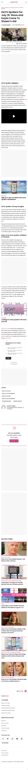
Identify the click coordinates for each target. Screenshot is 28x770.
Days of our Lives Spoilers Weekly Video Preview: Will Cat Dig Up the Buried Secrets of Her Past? (13, 630)
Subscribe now (14, 441)
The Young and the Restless (8, 708)
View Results (14, 362)
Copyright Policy (4, 755)
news (2, 604)
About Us (3, 720)
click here (8, 338)
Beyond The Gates (6, 713)
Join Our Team (5, 723)
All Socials (5, 743)
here (12, 294)
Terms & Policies (5, 728)
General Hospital (5, 705)
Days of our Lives (5, 328)
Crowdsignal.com (14, 364)
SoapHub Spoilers (6, 401)
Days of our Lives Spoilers (8, 393)
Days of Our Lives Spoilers (8, 398)
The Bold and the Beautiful (8, 710)
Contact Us (4, 730)
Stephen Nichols (18, 401)
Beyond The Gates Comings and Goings (11, 580)
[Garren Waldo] (4, 407)
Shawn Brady (19, 97)
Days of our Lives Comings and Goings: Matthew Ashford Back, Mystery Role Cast (13, 656)
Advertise (3, 725)
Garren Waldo (7, 25)
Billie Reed (8, 228)
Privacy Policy (4, 750)
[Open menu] (2, 2)
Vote (8, 358)
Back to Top (20, 691)
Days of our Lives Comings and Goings (10, 652)
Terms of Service (4, 752)
